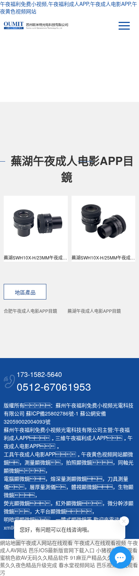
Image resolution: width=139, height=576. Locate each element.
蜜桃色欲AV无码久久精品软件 (34, 557)
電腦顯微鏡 (17, 478)
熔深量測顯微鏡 (68, 478)
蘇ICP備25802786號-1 (52, 413)
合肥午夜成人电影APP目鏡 (30, 311)
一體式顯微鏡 (71, 519)
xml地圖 (13, 527)
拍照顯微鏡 (79, 462)
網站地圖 (10, 542)
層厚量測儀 (43, 486)
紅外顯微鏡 (69, 503)
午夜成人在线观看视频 (100, 542)
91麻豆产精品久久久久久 (99, 557)
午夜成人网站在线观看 (47, 542)
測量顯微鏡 (37, 462)
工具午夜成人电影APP (29, 454)
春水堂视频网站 (77, 565)
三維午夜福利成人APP (81, 437)
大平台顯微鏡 (50, 511)
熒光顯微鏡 (17, 503)
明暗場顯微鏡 (19, 519)
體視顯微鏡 (84, 486)
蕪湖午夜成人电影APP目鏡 (94, 311)
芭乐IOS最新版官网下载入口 (62, 550)
